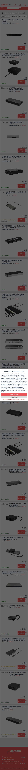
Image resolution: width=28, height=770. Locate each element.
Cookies (17, 399)
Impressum (22, 399)
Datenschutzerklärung (8, 399)
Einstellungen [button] (14, 397)
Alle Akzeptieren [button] (14, 394)
